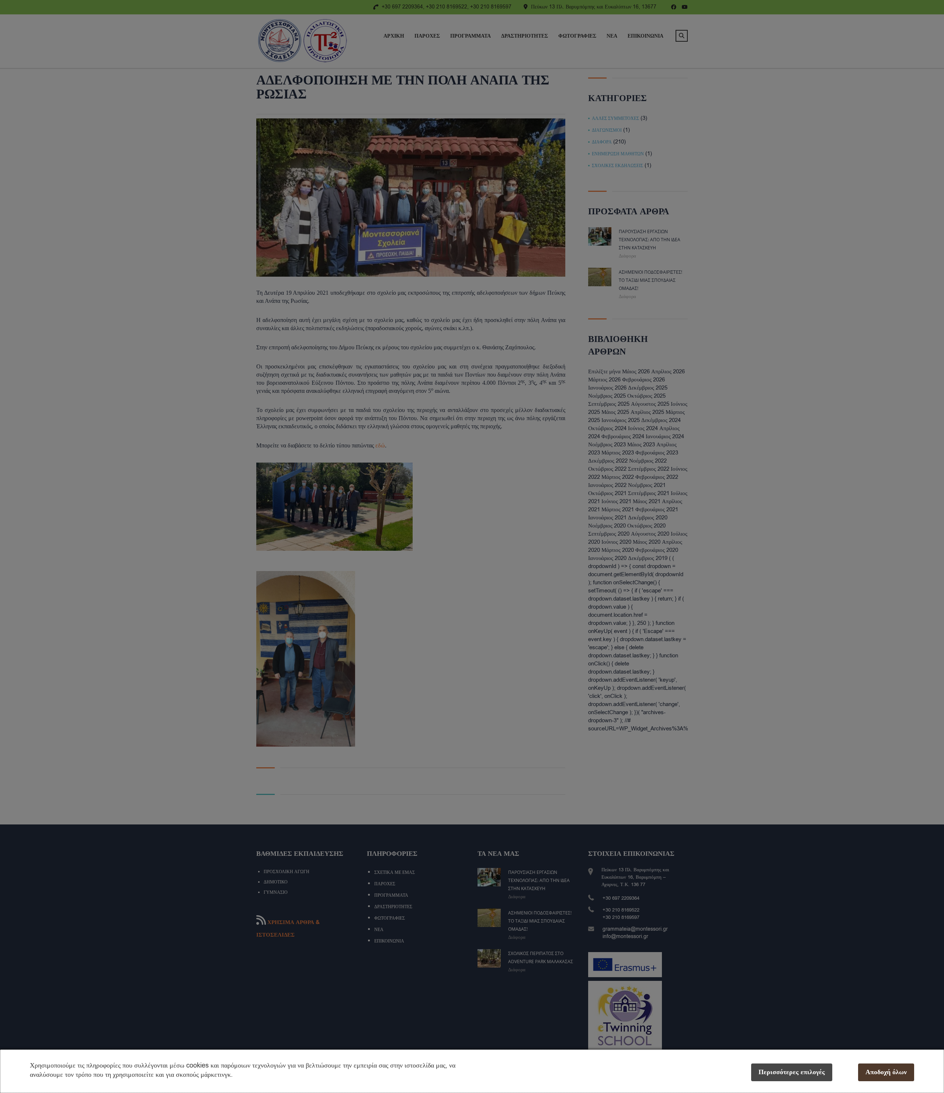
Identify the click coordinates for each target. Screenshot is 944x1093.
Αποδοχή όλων (886, 1072)
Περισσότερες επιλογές (792, 1072)
